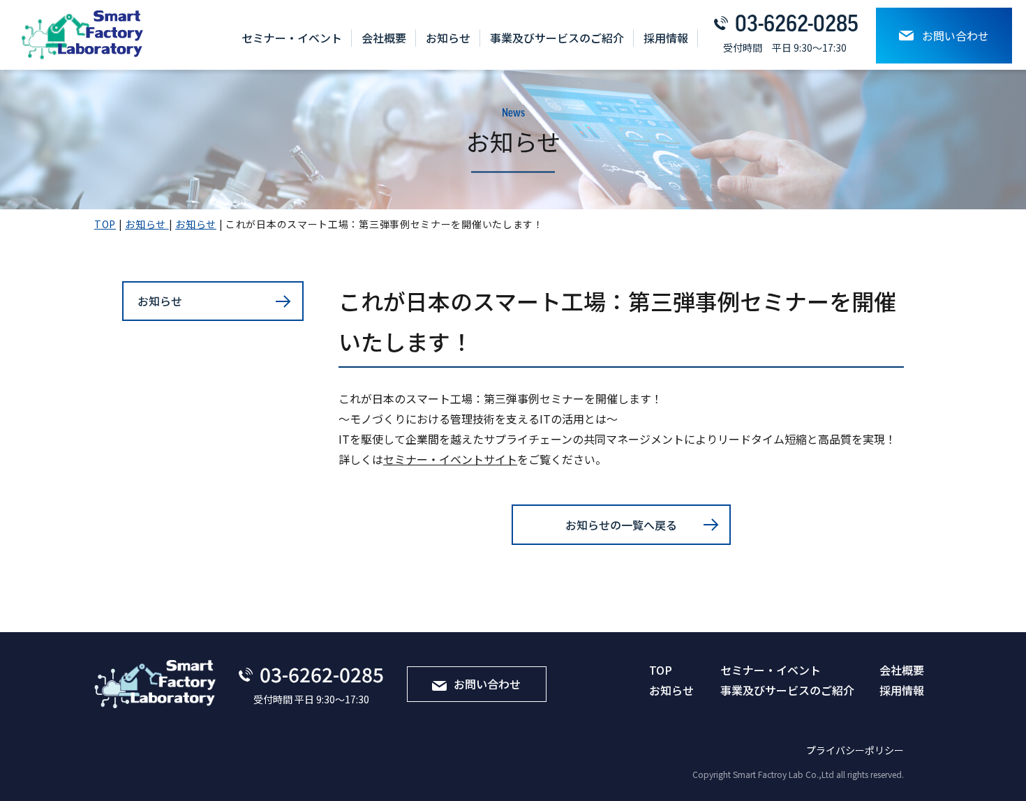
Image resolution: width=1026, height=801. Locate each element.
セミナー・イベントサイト (450, 459)
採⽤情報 (666, 37)
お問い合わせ (955, 35)
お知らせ (448, 37)
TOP (660, 669)
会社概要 (384, 37)
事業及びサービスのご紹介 (557, 37)
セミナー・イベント (291, 37)
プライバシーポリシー (855, 750)
